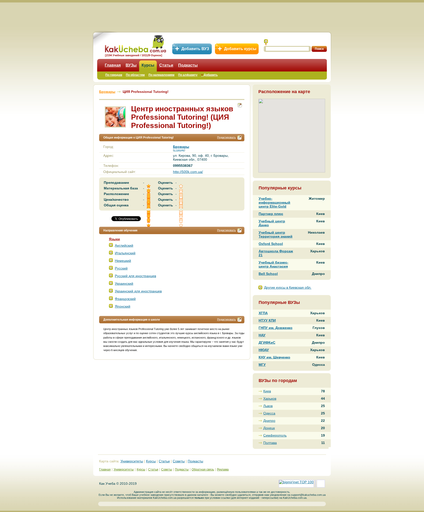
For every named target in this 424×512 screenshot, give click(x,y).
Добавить (209, 75)
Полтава (270, 443)
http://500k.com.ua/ (188, 172)
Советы (179, 461)
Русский (121, 268)
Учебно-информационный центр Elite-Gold (274, 202)
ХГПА (263, 313)
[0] (181, 217)
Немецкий (123, 261)
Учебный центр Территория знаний (275, 234)
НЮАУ (264, 350)
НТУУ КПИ (267, 320)
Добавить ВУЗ (195, 49)
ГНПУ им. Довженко (275, 328)
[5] (148, 217)
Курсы (148, 65)
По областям (135, 75)
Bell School (268, 274)
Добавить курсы (240, 49)
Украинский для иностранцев (138, 291)
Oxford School (271, 244)
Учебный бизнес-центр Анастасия (273, 264)
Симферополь (275, 435)
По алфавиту (188, 75)
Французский (125, 299)
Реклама (223, 469)
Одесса (269, 413)
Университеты (131, 461)
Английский (124, 245)
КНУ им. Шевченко (274, 357)
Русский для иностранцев (135, 276)
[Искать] (266, 42)
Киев (267, 391)
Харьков (269, 398)
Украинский (124, 283)
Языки (114, 239)
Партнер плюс (271, 214)
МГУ (262, 365)
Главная (113, 65)
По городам (113, 75)
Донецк (269, 428)
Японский (122, 306)
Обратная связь (203, 469)
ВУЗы (131, 65)
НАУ (262, 335)
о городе (179, 150)
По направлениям (161, 75)
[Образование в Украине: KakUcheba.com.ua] (135, 43)
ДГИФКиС (267, 342)
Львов (268, 406)
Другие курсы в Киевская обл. (287, 287)
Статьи (166, 65)
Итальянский (125, 253)
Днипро (269, 421)
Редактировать (226, 137)
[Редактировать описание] (239, 138)
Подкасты (188, 65)
